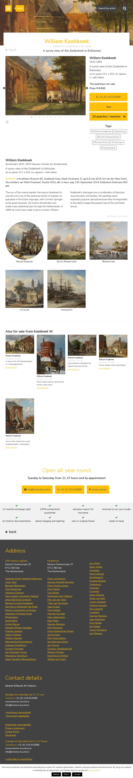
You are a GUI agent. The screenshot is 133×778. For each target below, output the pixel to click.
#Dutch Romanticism (108, 136)
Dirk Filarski (53, 589)
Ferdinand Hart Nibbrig (59, 596)
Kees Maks (53, 620)
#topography (108, 147)
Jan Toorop (53, 645)
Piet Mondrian (54, 627)
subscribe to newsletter (19, 759)
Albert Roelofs (13, 634)
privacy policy (94, 770)
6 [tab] (51, 117)
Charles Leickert (13, 631)
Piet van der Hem (56, 599)
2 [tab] (35, 117)
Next (86, 88)
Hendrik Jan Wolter (57, 655)
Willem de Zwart (56, 659)
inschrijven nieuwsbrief (18, 712)
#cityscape (117, 142)
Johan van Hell (97, 598)
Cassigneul (95, 584)
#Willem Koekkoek (101, 131)
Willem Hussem (98, 605)
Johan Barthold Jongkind (18, 599)
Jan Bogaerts (96, 577)
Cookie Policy (12, 731)
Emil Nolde (95, 623)
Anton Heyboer (97, 602)
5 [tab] (47, 117)
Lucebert (94, 612)
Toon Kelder (54, 610)
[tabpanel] (45, 85)
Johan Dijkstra (96, 595)
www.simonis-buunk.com (18, 748)
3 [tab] (39, 117)
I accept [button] (77, 774)
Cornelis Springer (14, 648)
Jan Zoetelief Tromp (16, 652)
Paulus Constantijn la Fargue (20, 610)
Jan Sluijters (53, 634)
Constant (94, 588)
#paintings (120, 131)
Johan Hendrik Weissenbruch (20, 659)
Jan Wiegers (95, 633)
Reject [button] (66, 774)
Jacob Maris (11, 620)
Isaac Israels (53, 606)
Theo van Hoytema (57, 603)
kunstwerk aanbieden (17, 716)
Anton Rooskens (98, 630)
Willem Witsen (55, 652)
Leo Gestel (53, 592)
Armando (94, 570)
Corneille (94, 591)
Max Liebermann (56, 617)
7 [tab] (55, 117)
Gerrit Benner (96, 573)
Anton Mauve (12, 624)
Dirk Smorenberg (56, 638)
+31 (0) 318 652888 (109, 96)
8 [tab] (59, 117)
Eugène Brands (97, 580)
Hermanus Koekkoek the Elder (21, 606)
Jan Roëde (94, 626)
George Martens (56, 624)
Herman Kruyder (56, 613)
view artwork (11, 367)
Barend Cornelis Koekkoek (19, 603)
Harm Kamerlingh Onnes (60, 631)
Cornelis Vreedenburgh (59, 648)
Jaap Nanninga (97, 619)
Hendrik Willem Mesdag (18, 627)
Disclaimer (10, 735)
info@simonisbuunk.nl (38, 489)
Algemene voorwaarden (18, 724)
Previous (4, 88)
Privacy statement (15, 728)
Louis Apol (11, 582)
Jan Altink (94, 563)
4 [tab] (43, 117)
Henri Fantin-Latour (58, 585)
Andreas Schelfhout (15, 645)
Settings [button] (56, 774)
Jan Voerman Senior (57, 641)
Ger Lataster (96, 609)
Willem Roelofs (13, 638)
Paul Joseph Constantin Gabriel (21, 596)
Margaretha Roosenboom (18, 641)
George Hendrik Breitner (60, 582)
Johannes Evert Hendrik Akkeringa (23, 578)
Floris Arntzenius (56, 578)
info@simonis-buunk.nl (17, 705)
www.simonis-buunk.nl (17, 701)
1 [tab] (32, 117)
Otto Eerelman (13, 589)
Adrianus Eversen (14, 592)
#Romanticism (100, 142)
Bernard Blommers (15, 585)
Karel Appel (95, 566)
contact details (98, 489)
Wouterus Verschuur (16, 655)
